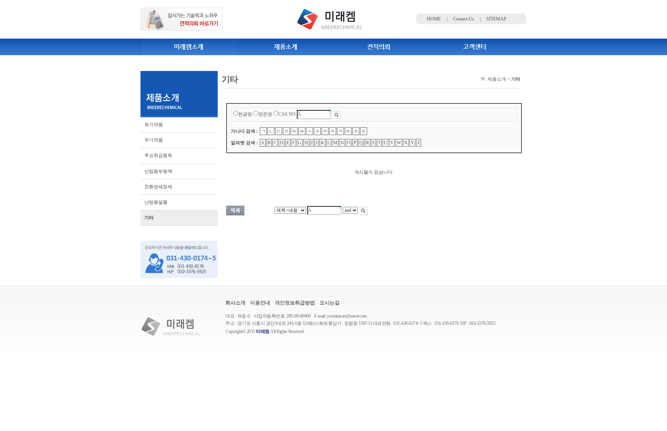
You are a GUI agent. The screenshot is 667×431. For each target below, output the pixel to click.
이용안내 (260, 303)
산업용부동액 (158, 171)
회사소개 (235, 303)
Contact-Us (463, 19)
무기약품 (153, 140)
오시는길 (330, 303)
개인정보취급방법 (295, 303)
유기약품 (153, 124)
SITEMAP (496, 19)
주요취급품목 (158, 155)
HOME (434, 19)
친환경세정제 (158, 186)
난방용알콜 (156, 202)
